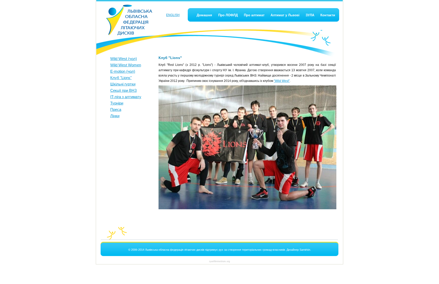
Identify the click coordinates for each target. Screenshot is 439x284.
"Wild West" (282, 81)
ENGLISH (173, 15)
